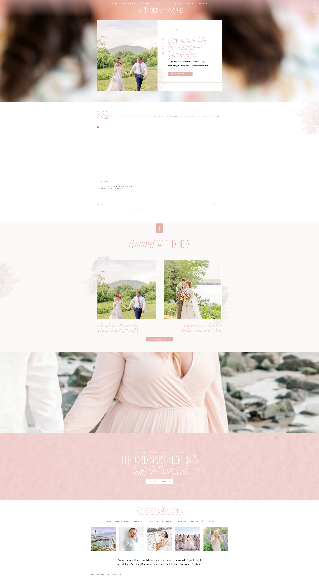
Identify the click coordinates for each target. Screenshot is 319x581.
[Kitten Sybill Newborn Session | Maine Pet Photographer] (99, 192)
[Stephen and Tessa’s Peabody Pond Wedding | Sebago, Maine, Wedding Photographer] (192, 289)
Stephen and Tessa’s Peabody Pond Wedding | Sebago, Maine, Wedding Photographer (202, 330)
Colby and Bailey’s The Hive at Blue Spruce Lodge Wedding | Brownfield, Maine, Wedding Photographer (188, 54)
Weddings (173, 29)
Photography (104, 181)
